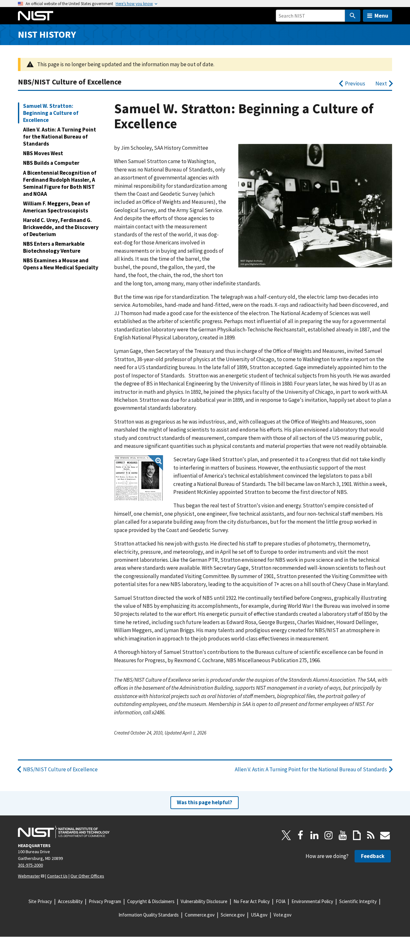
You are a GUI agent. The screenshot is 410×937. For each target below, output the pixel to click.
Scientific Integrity (358, 901)
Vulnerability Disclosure (204, 901)
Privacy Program (105, 901)
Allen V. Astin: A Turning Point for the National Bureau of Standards (59, 136)
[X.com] (286, 835)
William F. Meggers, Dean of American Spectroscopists (56, 207)
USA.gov (259, 915)
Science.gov (233, 915)
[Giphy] (357, 835)
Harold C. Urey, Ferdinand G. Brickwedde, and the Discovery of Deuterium (61, 227)
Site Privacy (40, 901)
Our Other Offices (87, 876)
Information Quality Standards (149, 915)
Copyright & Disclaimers (151, 901)
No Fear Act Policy (252, 901)
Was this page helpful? (204, 802)
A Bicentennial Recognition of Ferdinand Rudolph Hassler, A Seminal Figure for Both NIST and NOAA (59, 183)
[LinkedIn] (315, 835)
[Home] (35, 16)
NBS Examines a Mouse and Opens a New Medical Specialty (60, 264)
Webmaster (29, 876)
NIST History (47, 34)
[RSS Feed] (371, 835)
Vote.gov (282, 915)
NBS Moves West (43, 153)
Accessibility (70, 901)
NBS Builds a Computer (51, 162)
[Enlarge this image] (138, 478)
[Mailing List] (385, 835)
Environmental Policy (312, 901)
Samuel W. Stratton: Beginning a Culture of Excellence (50, 112)
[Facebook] (300, 835)
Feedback (372, 856)
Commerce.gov (200, 915)
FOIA (280, 901)
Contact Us (57, 876)
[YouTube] (343, 835)
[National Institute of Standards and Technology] (64, 832)
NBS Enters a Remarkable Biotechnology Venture (54, 247)
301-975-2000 (30, 865)
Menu (381, 15)
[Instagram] (329, 835)
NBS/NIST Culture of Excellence (69, 81)
